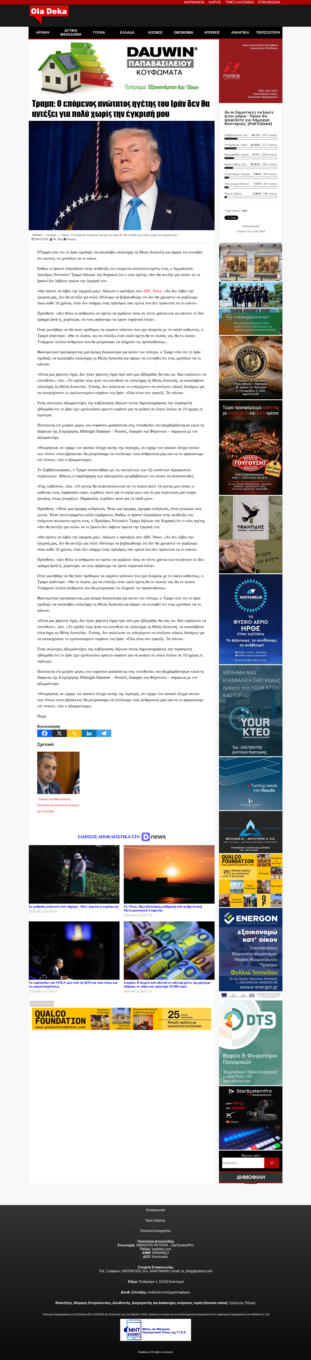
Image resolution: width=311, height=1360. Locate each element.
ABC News (152, 291)
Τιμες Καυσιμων (239, 2)
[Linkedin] (89, 733)
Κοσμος (155, 32)
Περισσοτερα (268, 32)
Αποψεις (212, 32)
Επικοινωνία (155, 1210)
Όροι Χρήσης (155, 1220)
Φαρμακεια (194, 2)
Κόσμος (71, 239)
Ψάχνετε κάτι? (250, 1155)
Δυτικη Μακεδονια (70, 32)
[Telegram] (103, 733)
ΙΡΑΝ (35, 1003)
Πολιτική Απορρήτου (155, 1231)
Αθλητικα (240, 32)
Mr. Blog (58, 239)
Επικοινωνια (269, 2)
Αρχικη (42, 32)
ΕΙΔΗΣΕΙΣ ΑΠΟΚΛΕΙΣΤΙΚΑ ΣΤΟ (109, 837)
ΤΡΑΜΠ (47, 1003)
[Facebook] (44, 733)
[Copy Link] (74, 733)
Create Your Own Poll (251, 231)
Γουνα (99, 32)
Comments (251, 226)
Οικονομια (183, 32)
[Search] (271, 1163)
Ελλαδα (127, 32)
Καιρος (215, 2)
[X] (59, 733)
